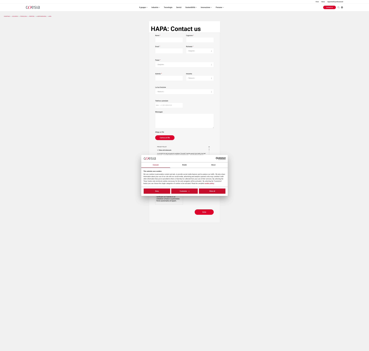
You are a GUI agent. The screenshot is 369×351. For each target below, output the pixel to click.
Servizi (179, 7)
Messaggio (159, 112)
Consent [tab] (156, 165)
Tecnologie (168, 7)
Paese (157, 60)
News (323, 1)
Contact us (329, 7)
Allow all (212, 191)
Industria (189, 74)
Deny (157, 191)
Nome (157, 35)
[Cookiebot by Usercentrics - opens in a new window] (217, 158)
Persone (219, 7)
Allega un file (159, 132)
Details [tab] (184, 165)
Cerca (338, 7)
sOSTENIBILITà (190, 7)
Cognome (189, 35)
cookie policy (209, 183)
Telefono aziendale (161, 101)
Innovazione (205, 7)
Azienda (158, 74)
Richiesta (189, 46)
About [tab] (213, 165)
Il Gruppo (142, 7)
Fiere (317, 1)
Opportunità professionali (335, 1)
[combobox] (157, 105)
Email (157, 46)
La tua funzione (160, 87)
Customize (183, 191)
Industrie (154, 7)
